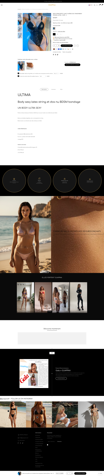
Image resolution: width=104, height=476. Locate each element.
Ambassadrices (38, 445)
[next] (48, 32)
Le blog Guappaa (39, 443)
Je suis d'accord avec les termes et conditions (55, 445)
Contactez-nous (38, 463)
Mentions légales (39, 457)
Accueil (19, 9)
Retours (37, 453)
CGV (36, 459)
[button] (74, 45)
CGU (36, 461)
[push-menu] (2, 5)
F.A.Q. (61, 89)
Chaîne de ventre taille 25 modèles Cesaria (29, 76)
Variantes (53, 89)
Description (44, 89)
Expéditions (38, 455)
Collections (37, 437)
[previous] (25, 32)
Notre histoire (62, 378)
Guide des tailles (61, 31)
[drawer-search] (94, 5)
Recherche (37, 435)
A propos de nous (39, 441)
